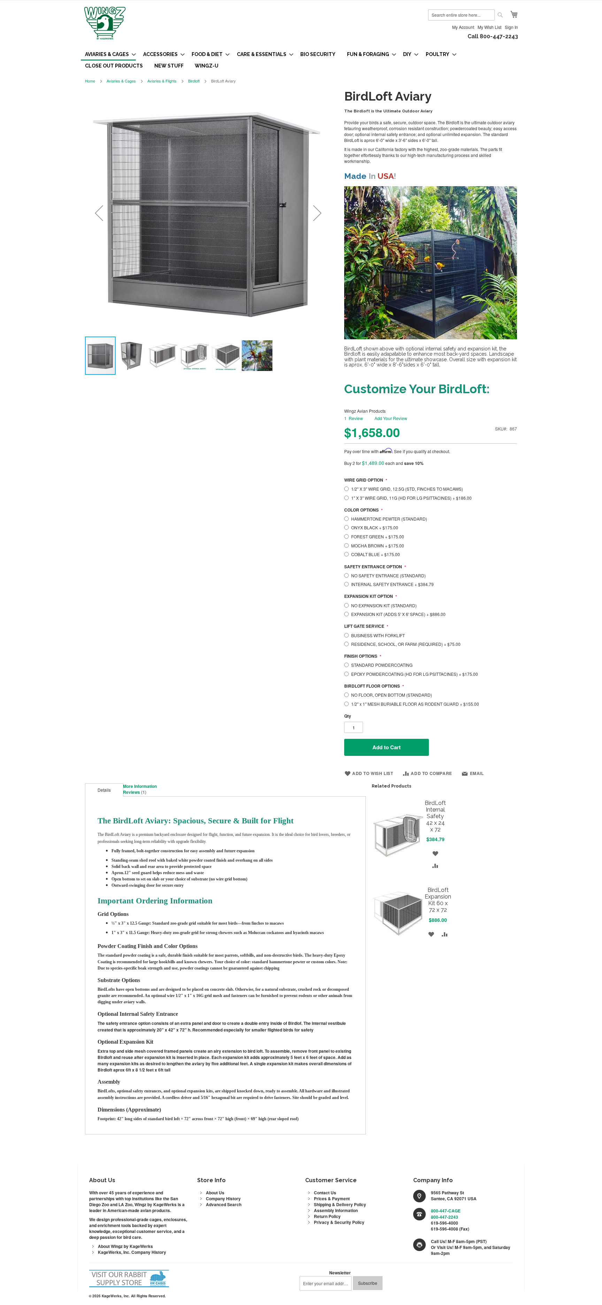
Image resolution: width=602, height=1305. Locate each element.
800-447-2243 (444, 1217)
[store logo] (105, 24)
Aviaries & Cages (121, 81)
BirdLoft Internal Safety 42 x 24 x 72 (435, 816)
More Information (140, 786)
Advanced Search (223, 1204)
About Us (215, 1192)
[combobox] (461, 15)
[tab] (104, 790)
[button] (99, 213)
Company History (223, 1198)
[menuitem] (108, 55)
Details (104, 790)
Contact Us (325, 1192)
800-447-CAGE (446, 1211)
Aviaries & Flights (162, 81)
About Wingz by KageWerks (125, 1246)
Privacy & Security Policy (339, 1222)
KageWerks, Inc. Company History (132, 1252)
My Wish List (489, 27)
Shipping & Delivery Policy (340, 1204)
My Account (463, 27)
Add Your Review (391, 418)
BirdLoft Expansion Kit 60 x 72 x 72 (438, 900)
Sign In (511, 27)
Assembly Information (336, 1210)
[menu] (301, 60)
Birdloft (194, 81)
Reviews (134, 792)
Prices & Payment (332, 1198)
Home (90, 81)
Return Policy (327, 1216)
